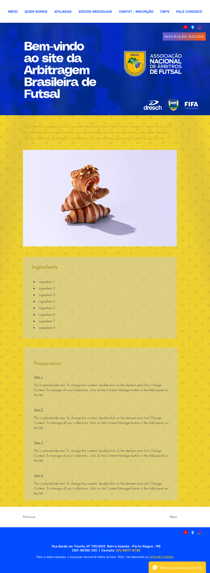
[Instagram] (199, 532)
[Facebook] (192, 532)
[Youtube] (185, 532)
